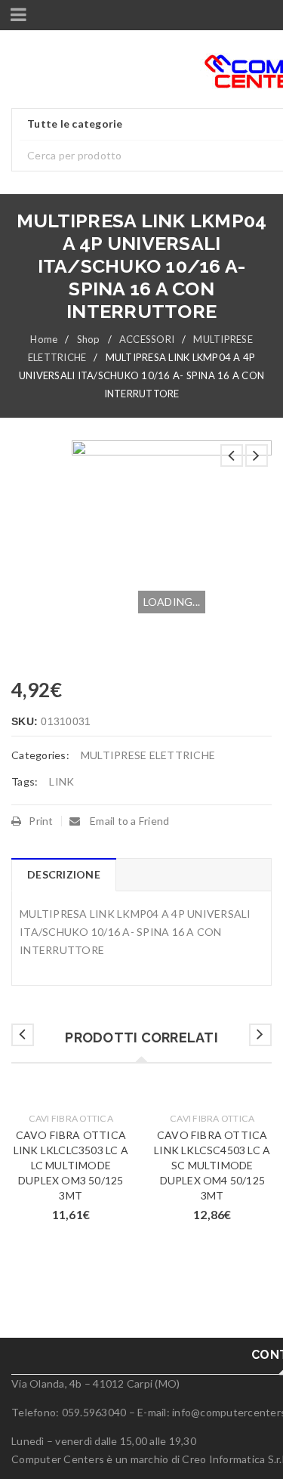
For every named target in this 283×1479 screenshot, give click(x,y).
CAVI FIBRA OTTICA (71, 1118)
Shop (88, 339)
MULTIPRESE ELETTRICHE (148, 755)
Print (41, 820)
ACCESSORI (146, 339)
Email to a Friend (129, 820)
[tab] (63, 874)
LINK (61, 781)
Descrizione (63, 874)
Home (43, 339)
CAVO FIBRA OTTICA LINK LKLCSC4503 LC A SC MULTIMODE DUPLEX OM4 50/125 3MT (212, 1165)
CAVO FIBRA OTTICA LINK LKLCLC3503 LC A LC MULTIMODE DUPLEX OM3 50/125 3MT (71, 1165)
